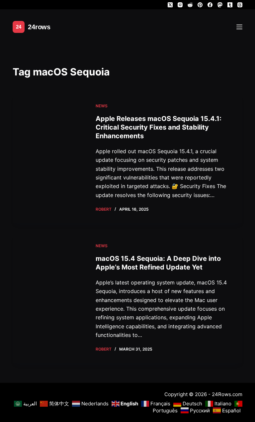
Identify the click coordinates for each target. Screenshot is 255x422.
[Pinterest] (200, 4)
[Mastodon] (219, 4)
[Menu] (239, 27)
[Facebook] (210, 4)
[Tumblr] (229, 4)
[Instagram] (180, 4)
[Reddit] (190, 4)
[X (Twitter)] (170, 4)
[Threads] (239, 4)
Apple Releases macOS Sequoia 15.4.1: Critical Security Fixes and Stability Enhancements (158, 127)
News (102, 105)
